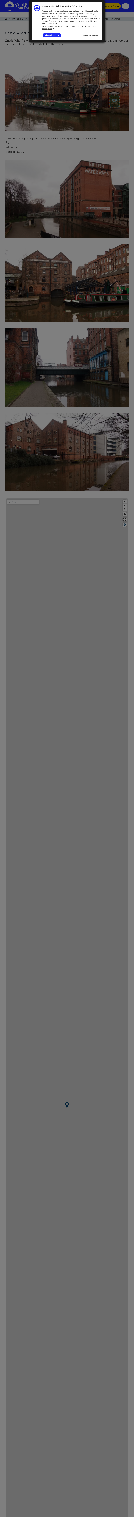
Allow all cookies (52, 35)
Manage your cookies (90, 35)
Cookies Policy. (51, 23)
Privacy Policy (47, 29)
